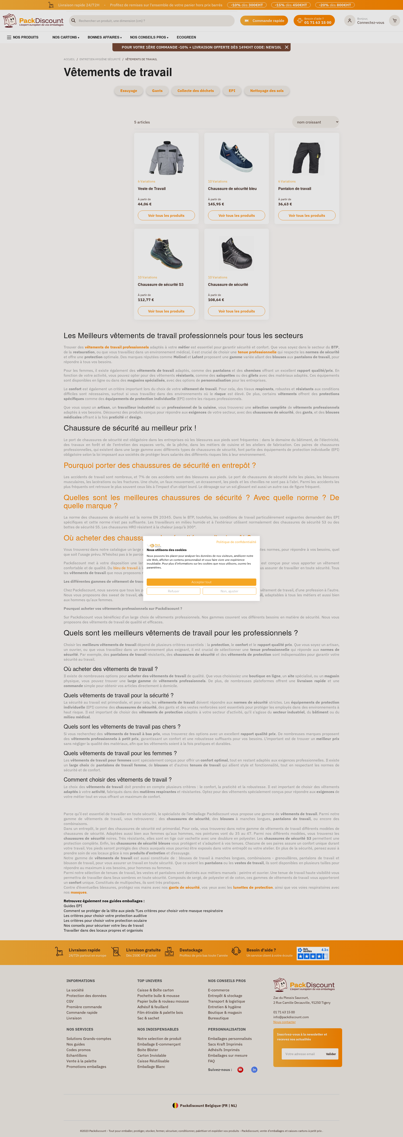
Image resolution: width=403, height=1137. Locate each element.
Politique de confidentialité (236, 542)
